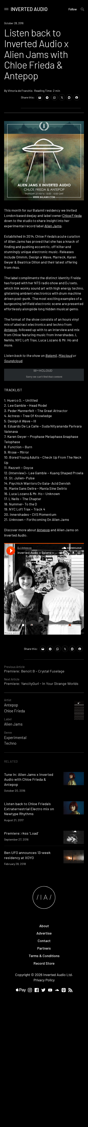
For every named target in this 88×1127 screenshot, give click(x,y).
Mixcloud (65, 355)
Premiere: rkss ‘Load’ (21, 833)
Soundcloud (13, 361)
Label (7, 719)
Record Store (44, 963)
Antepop (10, 330)
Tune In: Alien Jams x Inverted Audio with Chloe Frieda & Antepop (28, 779)
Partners (44, 948)
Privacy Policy (44, 980)
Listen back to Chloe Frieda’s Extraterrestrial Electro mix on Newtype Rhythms (29, 808)
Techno (10, 743)
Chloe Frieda (72, 215)
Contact (44, 940)
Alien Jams (52, 226)
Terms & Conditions (44, 955)
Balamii (51, 355)
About (44, 926)
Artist (7, 700)
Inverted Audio (29, 9)
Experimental (15, 737)
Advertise (44, 933)
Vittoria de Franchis (20, 90)
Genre (8, 732)
